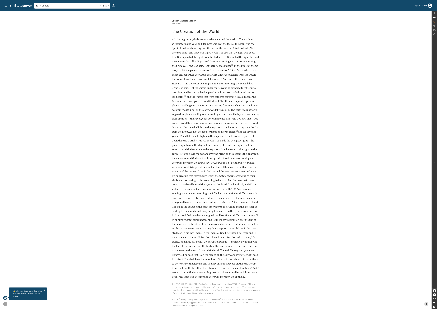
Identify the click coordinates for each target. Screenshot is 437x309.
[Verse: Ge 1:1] (434, 17)
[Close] (44, 290)
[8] (256, 214)
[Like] (434, 22)
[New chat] (434, 30)
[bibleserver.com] (21, 6)
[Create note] (434, 34)
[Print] (434, 303)
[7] (223, 166)
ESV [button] (105, 5)
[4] (185, 96)
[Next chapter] (426, 304)
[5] (180, 104)
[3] (182, 82)
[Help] (434, 307)
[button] (6, 6)
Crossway (177, 23)
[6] (237, 131)
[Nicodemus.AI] (5, 298)
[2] (249, 69)
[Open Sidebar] (434, 162)
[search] (69, 5)
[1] (232, 65)
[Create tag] (434, 26)
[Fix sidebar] (434, 13)
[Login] (429, 5)
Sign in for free (421, 6)
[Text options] (113, 5)
